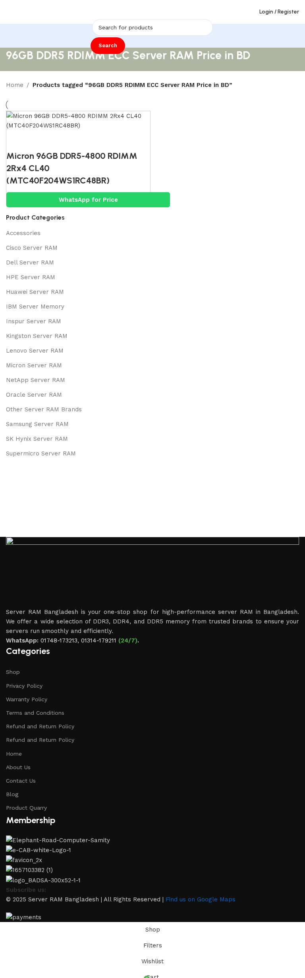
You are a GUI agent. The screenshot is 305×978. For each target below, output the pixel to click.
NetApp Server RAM (35, 380)
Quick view (38, 140)
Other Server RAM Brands (44, 409)
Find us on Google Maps (201, 899)
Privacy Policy (24, 686)
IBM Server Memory (35, 306)
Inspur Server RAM (33, 321)
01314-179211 (98, 640)
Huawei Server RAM (35, 291)
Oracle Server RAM (34, 394)
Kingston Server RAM (37, 336)
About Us (18, 767)
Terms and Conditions (35, 713)
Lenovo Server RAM (35, 350)
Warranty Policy (26, 699)
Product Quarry (26, 807)
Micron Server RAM (34, 365)
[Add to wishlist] (60, 140)
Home (14, 85)
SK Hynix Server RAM (37, 438)
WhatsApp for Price (88, 199)
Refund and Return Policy (40, 726)
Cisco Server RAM (32, 247)
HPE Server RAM (30, 277)
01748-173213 (59, 640)
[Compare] (16, 140)
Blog (12, 794)
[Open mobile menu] (9, 12)
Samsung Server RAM (37, 424)
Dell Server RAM (30, 262)
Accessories (23, 233)
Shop (13, 672)
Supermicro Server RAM (41, 453)
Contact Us (21, 780)
